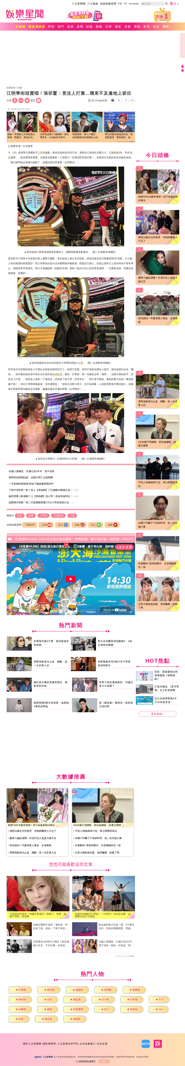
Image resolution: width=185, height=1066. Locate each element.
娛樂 (20, 88)
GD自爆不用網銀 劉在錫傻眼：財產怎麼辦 (97, 825)
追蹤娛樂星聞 (108, 3)
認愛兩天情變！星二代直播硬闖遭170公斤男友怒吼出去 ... (41, 502)
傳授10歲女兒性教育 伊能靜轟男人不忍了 (33, 831)
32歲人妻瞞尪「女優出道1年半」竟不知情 (31, 471)
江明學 (41, 152)
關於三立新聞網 (32, 1043)
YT (125, 3)
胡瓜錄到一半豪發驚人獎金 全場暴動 (30, 845)
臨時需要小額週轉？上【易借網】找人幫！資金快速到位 (39, 496)
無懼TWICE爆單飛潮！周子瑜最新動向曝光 (31, 825)
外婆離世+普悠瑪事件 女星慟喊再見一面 (98, 845)
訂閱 (44, 524)
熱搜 (70, 26)
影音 (147, 26)
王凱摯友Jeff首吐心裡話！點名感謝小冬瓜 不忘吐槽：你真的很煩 (51, 943)
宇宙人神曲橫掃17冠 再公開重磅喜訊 (96, 831)
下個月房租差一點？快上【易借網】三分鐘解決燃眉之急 (39, 490)
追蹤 (77, 524)
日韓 (108, 26)
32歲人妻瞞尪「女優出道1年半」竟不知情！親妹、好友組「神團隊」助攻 (116, 943)
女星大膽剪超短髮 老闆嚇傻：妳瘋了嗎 (97, 852)
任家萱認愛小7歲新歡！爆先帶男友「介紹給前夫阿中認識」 (54, 136)
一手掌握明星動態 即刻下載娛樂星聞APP (31, 483)
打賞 (80, 363)
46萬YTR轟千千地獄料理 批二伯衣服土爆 (98, 838)
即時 (51, 26)
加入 (60, 524)
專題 (137, 26)
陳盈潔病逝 (37, 26)
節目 (156, 26)
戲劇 (99, 26)
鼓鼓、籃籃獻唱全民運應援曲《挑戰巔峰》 (166, 675)
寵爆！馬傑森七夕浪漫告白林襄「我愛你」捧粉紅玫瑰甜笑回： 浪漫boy (21, 136)
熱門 (61, 26)
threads (134, 3)
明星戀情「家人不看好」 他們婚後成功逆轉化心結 (86, 136)
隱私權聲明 (49, 1043)
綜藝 (89, 26)
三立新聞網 (79, 3)
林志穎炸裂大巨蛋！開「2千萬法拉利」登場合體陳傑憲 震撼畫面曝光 (116, 926)
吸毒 (116, 152)
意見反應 (102, 1043)
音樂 (127, 26)
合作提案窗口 (88, 1043)
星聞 (80, 26)
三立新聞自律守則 (68, 1043)
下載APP (30, 524)
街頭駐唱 (57, 374)
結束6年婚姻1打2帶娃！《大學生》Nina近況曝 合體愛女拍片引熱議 (103, 915)
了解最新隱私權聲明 (86, 1061)
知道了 (105, 1061)
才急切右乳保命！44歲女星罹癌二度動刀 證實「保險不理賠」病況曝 (38, 915)
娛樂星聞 (11, 88)
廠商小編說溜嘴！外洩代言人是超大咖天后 (33, 838)
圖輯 (166, 26)
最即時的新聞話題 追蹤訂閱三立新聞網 (31, 477)
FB (120, 3)
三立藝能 (92, 3)
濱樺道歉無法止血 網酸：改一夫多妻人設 (33, 852)
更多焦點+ (157, 714)
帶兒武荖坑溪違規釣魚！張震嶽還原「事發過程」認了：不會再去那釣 (119, 136)
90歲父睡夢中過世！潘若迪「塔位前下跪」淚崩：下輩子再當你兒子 (50, 926)
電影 (118, 26)
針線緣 (21, 26)
